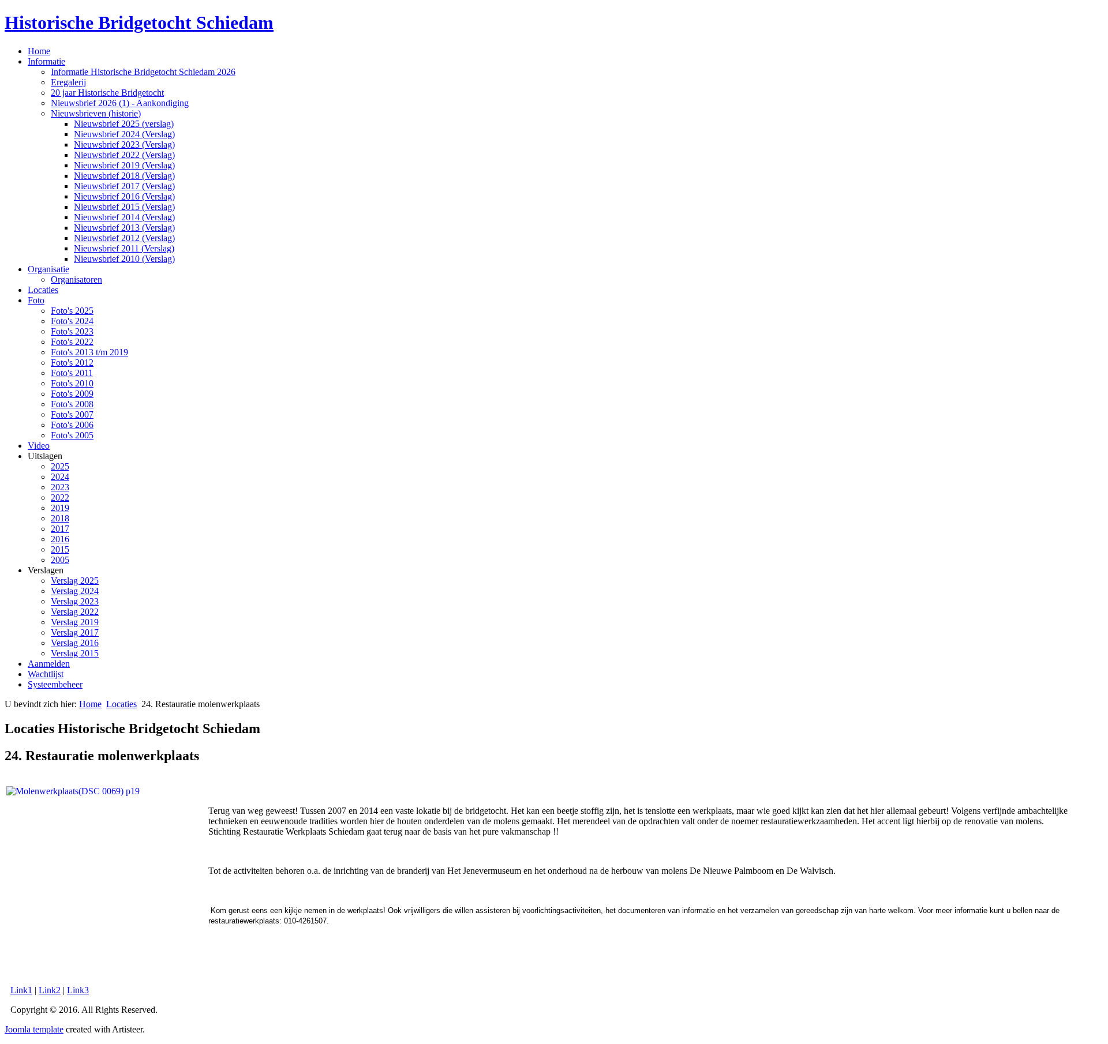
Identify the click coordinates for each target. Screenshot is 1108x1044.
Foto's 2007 (72, 414)
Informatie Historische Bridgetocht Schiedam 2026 (143, 72)
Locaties (43, 290)
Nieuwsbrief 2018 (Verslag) (124, 176)
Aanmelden (49, 664)
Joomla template (34, 1029)
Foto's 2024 (72, 321)
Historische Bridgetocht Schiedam (139, 22)
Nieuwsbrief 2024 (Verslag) (124, 134)
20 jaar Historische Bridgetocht (107, 92)
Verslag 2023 (75, 601)
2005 (60, 560)
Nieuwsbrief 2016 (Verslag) (124, 196)
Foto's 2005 (72, 435)
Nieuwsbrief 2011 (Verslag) (124, 248)
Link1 (21, 990)
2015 (60, 549)
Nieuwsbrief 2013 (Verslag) (124, 227)
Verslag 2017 (75, 632)
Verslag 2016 (75, 643)
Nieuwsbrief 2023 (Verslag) (124, 144)
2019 (60, 508)
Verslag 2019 (75, 622)
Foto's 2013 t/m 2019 (89, 352)
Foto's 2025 (72, 311)
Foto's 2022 (72, 342)
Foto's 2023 (72, 331)
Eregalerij (68, 82)
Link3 (78, 990)
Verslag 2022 (75, 612)
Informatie (46, 61)
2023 (60, 487)
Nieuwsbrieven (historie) (96, 113)
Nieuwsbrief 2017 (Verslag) (124, 186)
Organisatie (48, 269)
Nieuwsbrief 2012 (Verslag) (124, 238)
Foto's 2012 (72, 362)
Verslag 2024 (75, 591)
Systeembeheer (55, 684)
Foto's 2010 (72, 383)
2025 (60, 466)
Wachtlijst (45, 674)
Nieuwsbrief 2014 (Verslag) (124, 217)
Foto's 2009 (72, 394)
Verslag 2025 (75, 580)
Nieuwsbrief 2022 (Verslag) (124, 155)
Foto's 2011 (72, 373)
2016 (60, 539)
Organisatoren (76, 279)
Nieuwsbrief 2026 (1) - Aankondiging (120, 103)
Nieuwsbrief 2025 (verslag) (124, 124)
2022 (60, 497)
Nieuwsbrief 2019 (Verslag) (124, 165)
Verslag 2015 (75, 653)
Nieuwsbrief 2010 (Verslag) (124, 259)
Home (39, 51)
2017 (60, 529)
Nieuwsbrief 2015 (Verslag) (124, 207)
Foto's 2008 (72, 404)
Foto (36, 300)
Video (39, 445)
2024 (60, 477)
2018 (60, 518)
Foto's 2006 (72, 425)
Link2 (50, 990)
